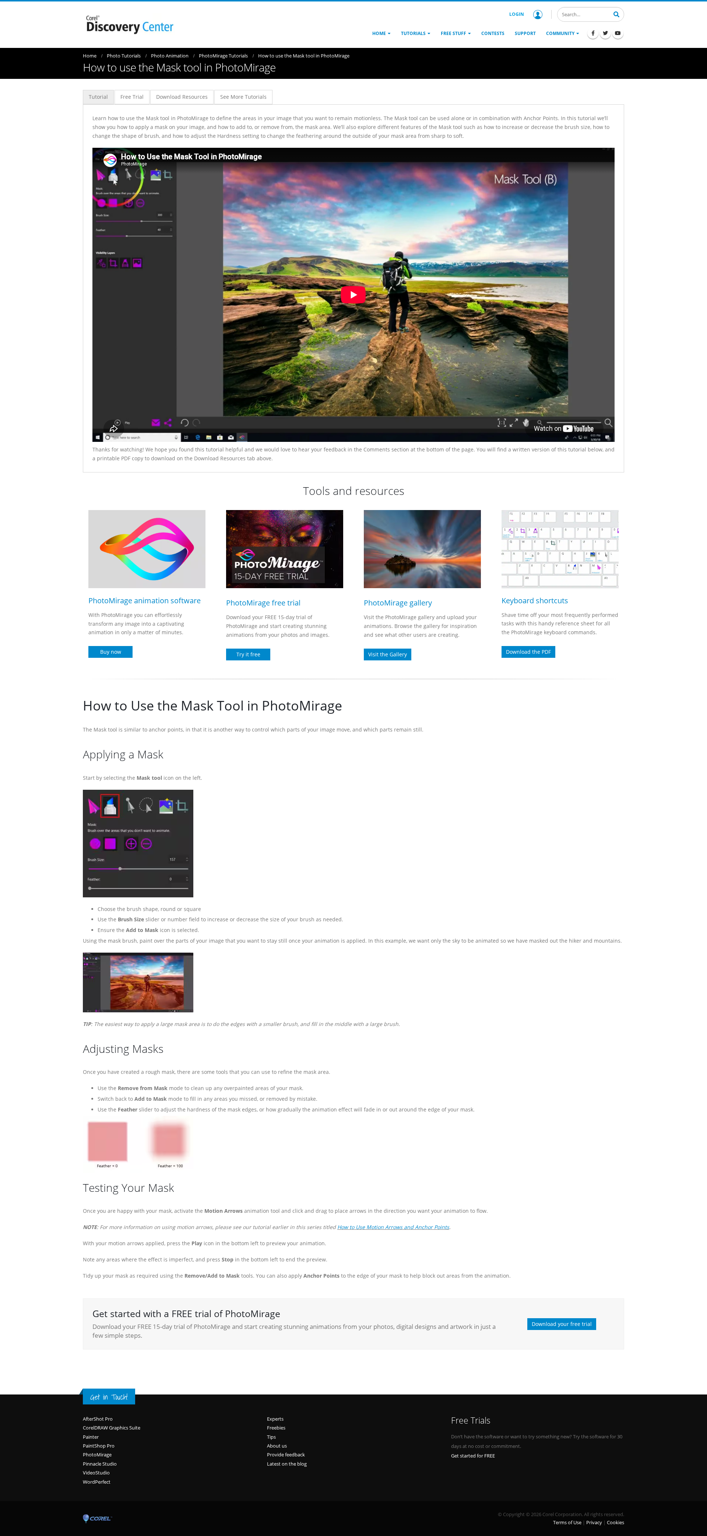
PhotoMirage (97, 1454)
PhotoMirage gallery (398, 603)
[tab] (98, 97)
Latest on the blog (287, 1463)
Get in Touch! (109, 1397)
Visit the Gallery (387, 654)
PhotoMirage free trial (263, 603)
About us (277, 1445)
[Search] (616, 13)
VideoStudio (96, 1472)
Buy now (110, 651)
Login (516, 14)
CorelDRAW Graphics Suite (111, 1427)
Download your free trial (562, 1323)
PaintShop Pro (99, 1445)
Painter (91, 1437)
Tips (271, 1437)
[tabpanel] (353, 288)
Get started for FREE (473, 1455)
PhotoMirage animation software (144, 600)
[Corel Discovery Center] (129, 24)
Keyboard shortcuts (535, 600)
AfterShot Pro (98, 1418)
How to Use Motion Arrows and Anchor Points (393, 1226)
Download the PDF (528, 651)
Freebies (276, 1427)
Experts (275, 1418)
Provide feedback (286, 1454)
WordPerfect (96, 1482)
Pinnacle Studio (100, 1463)
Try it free (248, 654)
